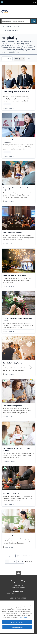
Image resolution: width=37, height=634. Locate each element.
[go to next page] (18, 561)
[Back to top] (18, 582)
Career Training (10, 593)
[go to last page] (22, 561)
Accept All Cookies (17, 622)
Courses (8, 26)
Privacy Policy (23, 617)
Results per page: (10, 556)
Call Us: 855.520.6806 (10, 30)
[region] (17, 616)
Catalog (8, 59)
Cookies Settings (17, 627)
